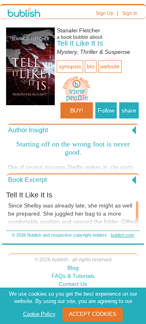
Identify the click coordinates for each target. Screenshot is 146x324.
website (110, 66)
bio (90, 66)
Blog (73, 268)
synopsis (70, 66)
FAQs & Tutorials (73, 276)
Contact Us (73, 284)
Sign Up (105, 13)
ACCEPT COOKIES (92, 314)
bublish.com (122, 235)
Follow (106, 110)
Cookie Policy (39, 314)
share (129, 110)
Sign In (129, 13)
